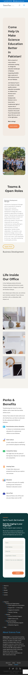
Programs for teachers (13, 610)
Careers (6, 595)
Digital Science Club (13, 618)
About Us (6, 585)
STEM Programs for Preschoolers (16, 605)
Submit (18, 573)
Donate (5, 590)
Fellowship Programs (13, 625)
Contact (6, 592)
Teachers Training (12, 612)
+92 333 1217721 (8, 1)
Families (8, 614)
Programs (6, 602)
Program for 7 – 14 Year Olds (15, 607)
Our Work (14, 126)
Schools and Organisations (12, 603)
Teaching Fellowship (11, 621)
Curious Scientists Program (15, 616)
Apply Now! (8, 247)
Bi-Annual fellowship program (15, 622)
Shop (5, 588)
